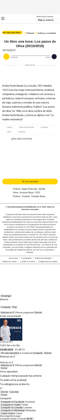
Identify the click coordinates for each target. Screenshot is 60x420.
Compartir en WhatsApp (13, 410)
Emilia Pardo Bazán (26, 127)
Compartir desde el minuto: (16, 418)
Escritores (44, 127)
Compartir (38, 353)
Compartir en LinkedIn (12, 407)
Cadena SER (12, 18)
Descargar (5, 416)
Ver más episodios (30, 181)
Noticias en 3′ (7, 312)
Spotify (41, 189)
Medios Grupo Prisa (30, 277)
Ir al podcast (26, 353)
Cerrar (4, 368)
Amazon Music (27, 192)
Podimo (17, 196)
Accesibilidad (26, 258)
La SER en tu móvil (27, 262)
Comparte (6, 307)
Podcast (30, 33)
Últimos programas (24, 312)
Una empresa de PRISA (30, 270)
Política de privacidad (43, 258)
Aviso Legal (13, 258)
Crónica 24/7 (6, 342)
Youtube (26, 196)
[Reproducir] (6, 57)
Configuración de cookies (48, 262)
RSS (37, 192)
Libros (9, 132)
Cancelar (14, 392)
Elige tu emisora (45, 20)
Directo (38, 312)
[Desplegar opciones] (54, 56)
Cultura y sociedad (47, 33)
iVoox (15, 192)
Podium (17, 189)
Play (14, 307)
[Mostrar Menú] (3, 18)
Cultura (9, 127)
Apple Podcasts (29, 189)
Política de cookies (10, 262)
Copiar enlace (8, 413)
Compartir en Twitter (11, 405)
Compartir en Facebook (12, 402)
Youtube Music (38, 196)
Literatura (21, 132)
